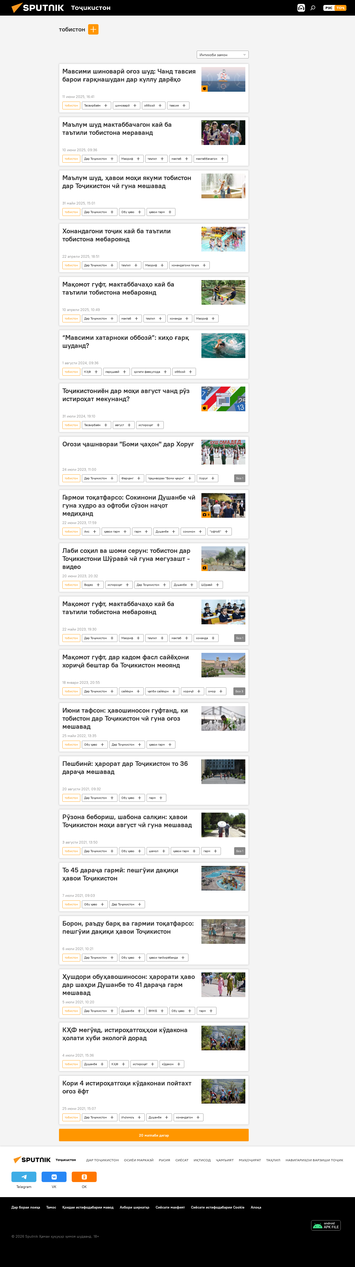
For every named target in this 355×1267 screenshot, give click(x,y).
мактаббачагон (206, 159)
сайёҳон (127, 691)
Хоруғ (203, 478)
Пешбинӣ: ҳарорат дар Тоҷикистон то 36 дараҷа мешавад (125, 767)
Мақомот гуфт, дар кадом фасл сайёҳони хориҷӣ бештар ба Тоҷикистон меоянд (125, 661)
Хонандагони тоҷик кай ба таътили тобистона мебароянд (116, 235)
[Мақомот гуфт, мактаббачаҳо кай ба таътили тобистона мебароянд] (223, 292)
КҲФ (87, 372)
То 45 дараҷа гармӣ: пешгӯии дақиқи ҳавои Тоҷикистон (120, 874)
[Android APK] (326, 1226)
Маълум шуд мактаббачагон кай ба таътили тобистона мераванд (117, 128)
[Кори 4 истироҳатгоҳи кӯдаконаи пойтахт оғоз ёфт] (223, 1091)
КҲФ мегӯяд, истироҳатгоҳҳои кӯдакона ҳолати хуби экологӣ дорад (125, 1034)
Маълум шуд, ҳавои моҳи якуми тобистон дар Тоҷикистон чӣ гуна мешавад (126, 182)
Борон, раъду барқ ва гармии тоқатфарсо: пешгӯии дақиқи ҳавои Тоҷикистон (128, 927)
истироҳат (146, 425)
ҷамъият (225, 1160)
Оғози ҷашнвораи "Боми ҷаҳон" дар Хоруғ (128, 444)
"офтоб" (215, 531)
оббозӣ (149, 105)
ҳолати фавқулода (147, 372)
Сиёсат (181, 1160)
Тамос (51, 1207)
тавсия (174, 105)
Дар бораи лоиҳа (25, 1207)
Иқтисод (202, 1160)
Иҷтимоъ (127, 1117)
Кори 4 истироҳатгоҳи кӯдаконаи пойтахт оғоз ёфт (127, 1087)
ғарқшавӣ (112, 372)
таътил (152, 159)
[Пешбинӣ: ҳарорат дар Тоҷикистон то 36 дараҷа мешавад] (223, 771)
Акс (86, 531)
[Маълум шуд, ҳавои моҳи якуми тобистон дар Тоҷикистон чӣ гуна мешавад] (223, 186)
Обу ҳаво (127, 212)
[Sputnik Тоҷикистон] (40, 14)
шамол (154, 851)
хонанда (176, 318)
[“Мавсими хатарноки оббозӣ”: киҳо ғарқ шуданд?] (223, 345)
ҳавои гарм (157, 212)
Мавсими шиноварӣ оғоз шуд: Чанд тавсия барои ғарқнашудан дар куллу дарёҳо (129, 75)
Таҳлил (273, 1160)
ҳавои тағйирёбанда (163, 957)
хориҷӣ (188, 691)
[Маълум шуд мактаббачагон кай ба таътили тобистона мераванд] (223, 132)
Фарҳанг (127, 478)
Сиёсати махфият (170, 1207)
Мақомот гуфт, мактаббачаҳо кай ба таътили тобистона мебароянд (118, 288)
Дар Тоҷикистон (95, 159)
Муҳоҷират (250, 1160)
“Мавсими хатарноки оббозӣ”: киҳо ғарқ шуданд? (125, 341)
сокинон (189, 531)
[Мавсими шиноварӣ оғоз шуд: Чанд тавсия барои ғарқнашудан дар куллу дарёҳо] (223, 79)
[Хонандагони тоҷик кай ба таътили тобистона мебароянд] (223, 239)
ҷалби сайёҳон (158, 691)
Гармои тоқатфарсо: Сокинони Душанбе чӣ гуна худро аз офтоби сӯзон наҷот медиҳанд (128, 505)
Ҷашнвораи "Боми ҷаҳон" (166, 478)
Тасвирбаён (92, 105)
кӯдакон (168, 1064)
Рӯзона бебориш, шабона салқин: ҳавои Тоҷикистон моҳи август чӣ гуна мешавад (127, 821)
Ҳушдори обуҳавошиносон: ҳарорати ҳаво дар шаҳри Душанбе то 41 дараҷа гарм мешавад (128, 984)
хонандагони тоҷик (185, 265)
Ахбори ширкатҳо (134, 1207)
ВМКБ (153, 1011)
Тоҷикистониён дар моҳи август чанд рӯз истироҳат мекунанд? (126, 395)
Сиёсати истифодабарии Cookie (218, 1207)
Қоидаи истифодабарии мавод (88, 1207)
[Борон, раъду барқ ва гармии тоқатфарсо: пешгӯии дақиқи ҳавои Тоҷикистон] (223, 931)
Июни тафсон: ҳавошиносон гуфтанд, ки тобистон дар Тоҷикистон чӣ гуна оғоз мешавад (125, 718)
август (119, 425)
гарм (137, 531)
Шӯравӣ (206, 585)
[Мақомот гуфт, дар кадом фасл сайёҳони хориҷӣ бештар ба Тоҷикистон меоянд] (223, 665)
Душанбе (162, 531)
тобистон (72, 29)
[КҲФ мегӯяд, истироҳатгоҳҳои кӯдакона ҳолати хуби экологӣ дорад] (223, 1038)
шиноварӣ (122, 105)
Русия (164, 1160)
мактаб (176, 159)
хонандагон (184, 1117)
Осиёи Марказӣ (139, 1160)
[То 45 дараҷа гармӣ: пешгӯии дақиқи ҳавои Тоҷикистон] (223, 878)
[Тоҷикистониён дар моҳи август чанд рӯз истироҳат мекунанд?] (223, 399)
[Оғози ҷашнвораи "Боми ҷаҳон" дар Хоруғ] (223, 452)
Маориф (127, 159)
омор (212, 691)
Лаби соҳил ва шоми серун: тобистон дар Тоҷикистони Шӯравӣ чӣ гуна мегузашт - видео (126, 558)
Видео (88, 585)
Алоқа (256, 1207)
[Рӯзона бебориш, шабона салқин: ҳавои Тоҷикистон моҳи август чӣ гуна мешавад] (223, 825)
